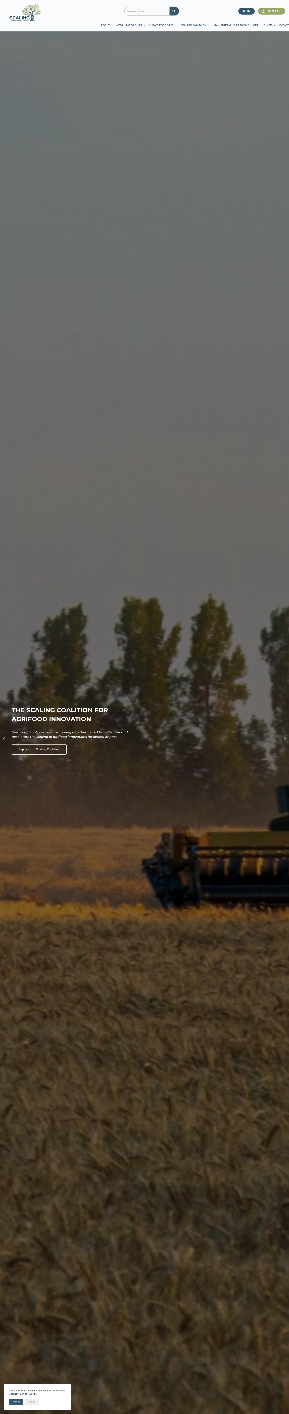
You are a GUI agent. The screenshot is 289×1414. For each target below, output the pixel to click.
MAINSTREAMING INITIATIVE (231, 25)
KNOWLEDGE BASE (161, 25)
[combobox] (147, 11)
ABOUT (105, 25)
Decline (32, 1401)
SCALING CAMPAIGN (193, 25)
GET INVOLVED (262, 25)
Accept (16, 1401)
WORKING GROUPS (129, 25)
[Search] (174, 11)
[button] (4, 738)
